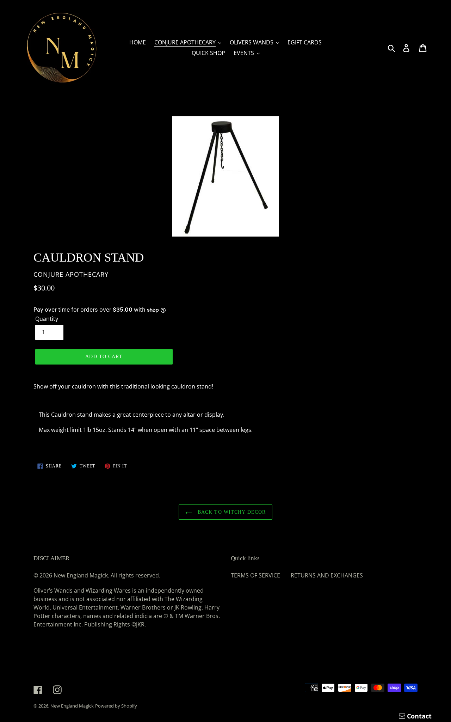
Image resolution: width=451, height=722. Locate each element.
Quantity (46, 319)
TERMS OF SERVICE (255, 575)
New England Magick (72, 706)
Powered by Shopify (116, 706)
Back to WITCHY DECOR (231, 512)
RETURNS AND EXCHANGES (327, 575)
